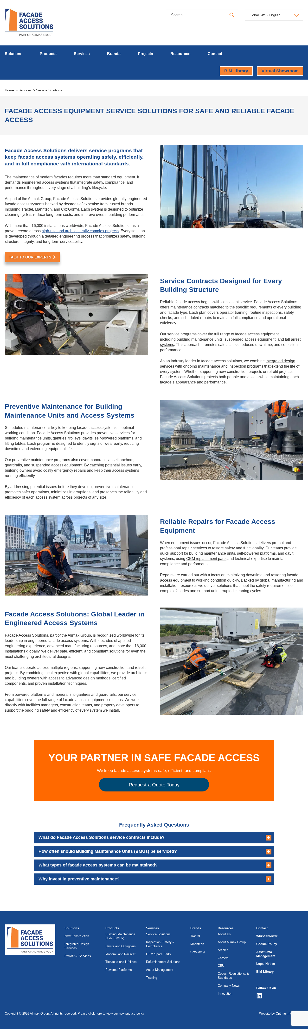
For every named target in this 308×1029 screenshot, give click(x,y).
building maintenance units (200, 339)
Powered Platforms (118, 970)
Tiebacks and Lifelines (121, 962)
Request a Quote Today (154, 784)
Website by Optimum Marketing (281, 1013)
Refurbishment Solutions (163, 962)
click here (95, 1013)
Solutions (13, 54)
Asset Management (159, 970)
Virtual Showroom (280, 71)
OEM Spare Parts (158, 954)
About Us (224, 934)
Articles (223, 950)
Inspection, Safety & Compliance (160, 944)
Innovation (225, 993)
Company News (229, 985)
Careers (223, 958)
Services (82, 54)
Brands (114, 54)
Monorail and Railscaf (120, 954)
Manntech (197, 944)
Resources (180, 54)
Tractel (195, 936)
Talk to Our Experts (30, 257)
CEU (221, 965)
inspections (272, 312)
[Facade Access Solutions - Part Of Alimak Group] (29, 22)
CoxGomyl (197, 952)
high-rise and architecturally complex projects (80, 231)
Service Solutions (158, 934)
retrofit (272, 372)
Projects (145, 54)
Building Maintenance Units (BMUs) (120, 936)
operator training (234, 312)
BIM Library (236, 71)
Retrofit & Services (77, 956)
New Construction (76, 936)
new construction (233, 372)
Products (48, 54)
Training (151, 977)
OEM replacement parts (206, 559)
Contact (215, 54)
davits (88, 438)
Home (9, 90)
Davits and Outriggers (120, 946)
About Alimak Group (232, 942)
